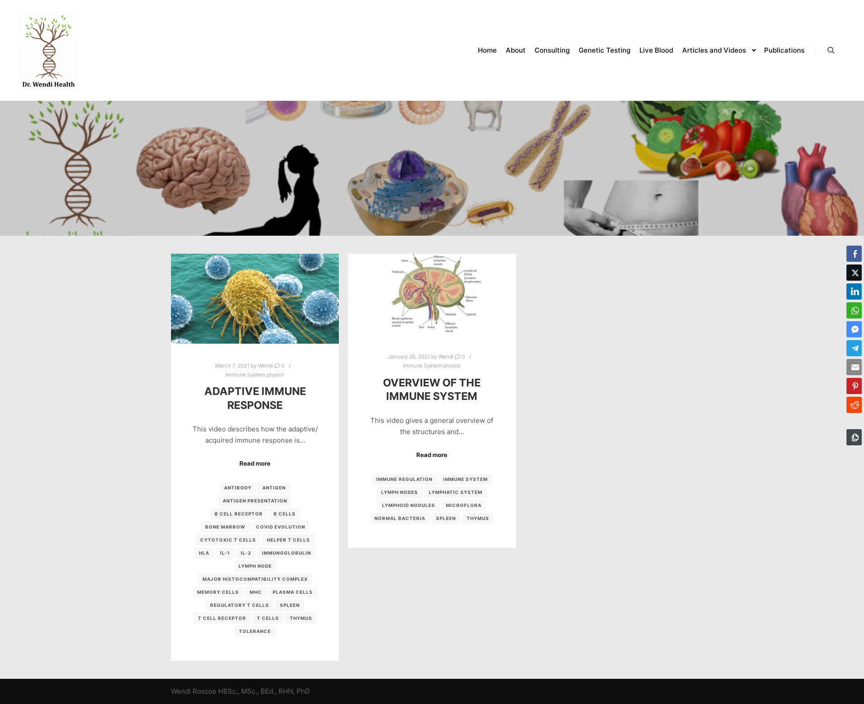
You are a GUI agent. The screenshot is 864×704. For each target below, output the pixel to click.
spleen (290, 605)
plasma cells (293, 592)
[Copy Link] (854, 437)
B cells (285, 513)
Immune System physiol (255, 375)
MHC (256, 592)
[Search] (831, 50)
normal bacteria (399, 518)
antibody (238, 487)
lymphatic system (455, 492)
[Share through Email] (854, 367)
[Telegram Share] (854, 348)
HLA (204, 553)
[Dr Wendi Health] (48, 50)
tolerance (255, 631)
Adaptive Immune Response (255, 398)
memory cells (218, 592)
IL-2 (246, 553)
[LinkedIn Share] (854, 291)
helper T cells (288, 540)
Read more (254, 463)
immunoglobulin (286, 553)
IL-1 (225, 553)
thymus (301, 618)
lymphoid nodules (408, 505)
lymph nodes (399, 492)
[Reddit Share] (854, 405)
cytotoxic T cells (228, 540)
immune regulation (404, 479)
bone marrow (225, 526)
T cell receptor (222, 618)
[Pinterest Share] (854, 386)
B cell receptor (239, 513)
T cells (268, 618)
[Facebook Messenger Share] (854, 329)
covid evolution (280, 526)
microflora (464, 505)
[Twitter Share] (854, 273)
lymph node (255, 566)
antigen (274, 487)
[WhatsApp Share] (854, 310)
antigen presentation (255, 500)
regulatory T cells (239, 605)
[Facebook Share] (854, 254)
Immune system (465, 479)
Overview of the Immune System (432, 389)
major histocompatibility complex (255, 579)
